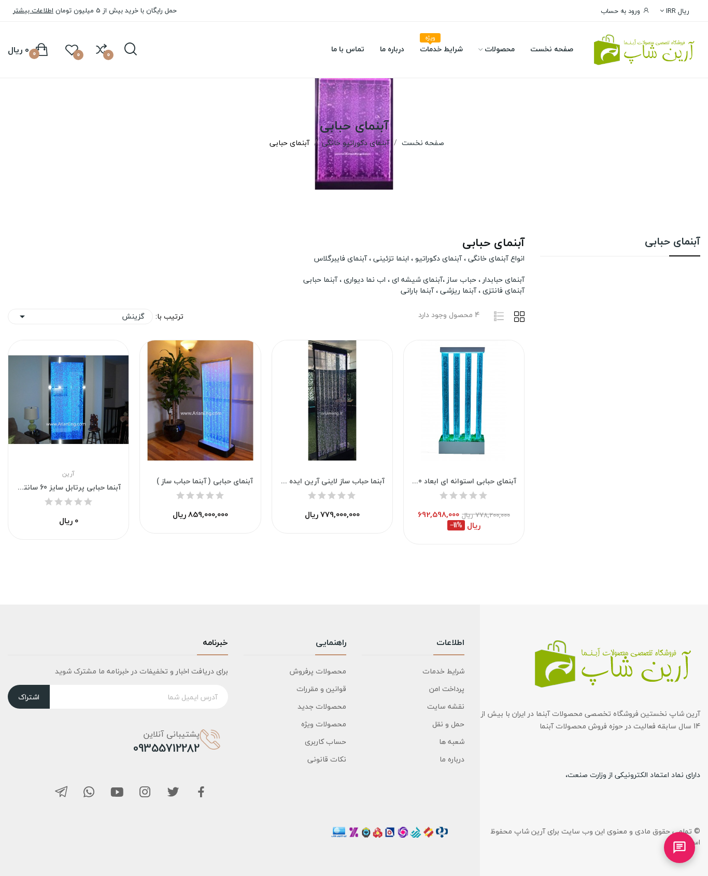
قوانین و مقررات (321, 688)
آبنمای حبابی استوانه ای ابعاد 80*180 (464, 481)
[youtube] (117, 793)
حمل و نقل (448, 724)
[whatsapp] (89, 793)
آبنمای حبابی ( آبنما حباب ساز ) (204, 481)
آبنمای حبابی (672, 243)
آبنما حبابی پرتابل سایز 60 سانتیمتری (68, 487)
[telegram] (61, 793)
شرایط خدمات (443, 671)
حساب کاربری (325, 741)
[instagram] (145, 793)
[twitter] (173, 793)
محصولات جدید (322, 706)
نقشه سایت (445, 706)
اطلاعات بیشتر (33, 10)
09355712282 (166, 748)
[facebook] (201, 793)
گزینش (80, 316)
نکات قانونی (326, 759)
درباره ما (452, 759)
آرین (68, 474)
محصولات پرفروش (318, 671)
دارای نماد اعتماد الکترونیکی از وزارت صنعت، (632, 774)
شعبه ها (451, 741)
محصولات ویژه (323, 724)
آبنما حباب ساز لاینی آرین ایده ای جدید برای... (332, 481)
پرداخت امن (446, 688)
